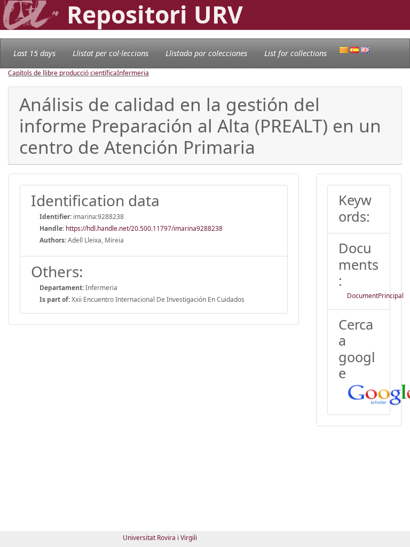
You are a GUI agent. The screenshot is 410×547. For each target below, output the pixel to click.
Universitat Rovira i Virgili (160, 537)
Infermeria (133, 72)
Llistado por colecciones (206, 53)
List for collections (295, 53)
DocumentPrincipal (375, 295)
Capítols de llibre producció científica (62, 72)
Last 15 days (34, 53)
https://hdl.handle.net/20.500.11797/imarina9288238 (144, 228)
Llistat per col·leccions (110, 53)
